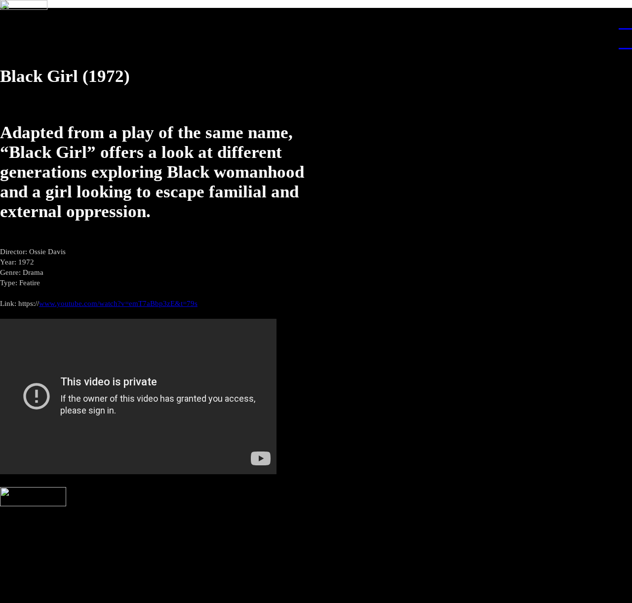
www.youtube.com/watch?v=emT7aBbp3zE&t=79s (118, 303)
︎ (625, 41)
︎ (625, 21)
